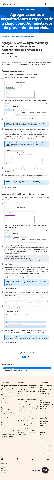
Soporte (42, 400)
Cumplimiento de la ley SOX (26, 431)
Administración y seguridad (16, 36)
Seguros (3, 427)
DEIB (41, 425)
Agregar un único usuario (9, 368)
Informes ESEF (22, 401)
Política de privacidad (5, 468)
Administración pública (8, 434)
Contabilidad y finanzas (8, 410)
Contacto (42, 414)
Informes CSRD (22, 397)
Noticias (42, 449)
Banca (3, 425)
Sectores (4, 423)
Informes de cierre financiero (26, 405)
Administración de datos (8, 395)
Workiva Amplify (45, 395)
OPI (19, 415)
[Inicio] (10, 4)
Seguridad (4, 403)
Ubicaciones (44, 427)
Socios (3, 401)
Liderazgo (43, 423)
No (29, 357)
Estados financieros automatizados (28, 407)
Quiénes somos (45, 434)
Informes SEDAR (23, 429)
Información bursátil (46, 447)
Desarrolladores (45, 412)
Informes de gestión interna (26, 413)
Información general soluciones (28, 385)
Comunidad (43, 406)
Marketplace (5, 399)
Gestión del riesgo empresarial (27, 399)
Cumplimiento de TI (24, 417)
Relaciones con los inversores (46, 442)
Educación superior (7, 436)
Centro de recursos (46, 385)
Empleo (42, 432)
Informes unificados (7, 393)
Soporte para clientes (46, 404)
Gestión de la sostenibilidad (26, 433)
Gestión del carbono (24, 395)
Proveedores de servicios (29, 36)
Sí (23, 357)
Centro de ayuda (45, 402)
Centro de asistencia (6, 36)
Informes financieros (46, 445)
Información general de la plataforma (9, 386)
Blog (41, 387)
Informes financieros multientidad (28, 419)
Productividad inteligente (8, 397)
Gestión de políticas (24, 421)
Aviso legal (4, 417)
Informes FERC (22, 403)
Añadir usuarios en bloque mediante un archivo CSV (15, 370)
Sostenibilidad (5, 416)
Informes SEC (22, 427)
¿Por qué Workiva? (7, 389)
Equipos (3, 408)
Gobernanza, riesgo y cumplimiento (28, 409)
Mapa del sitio (4, 470)
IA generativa (5, 391)
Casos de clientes (45, 389)
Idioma (4, 463)
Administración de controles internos (29, 411)
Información (44, 421)
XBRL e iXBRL (22, 435)
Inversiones (4, 429)
